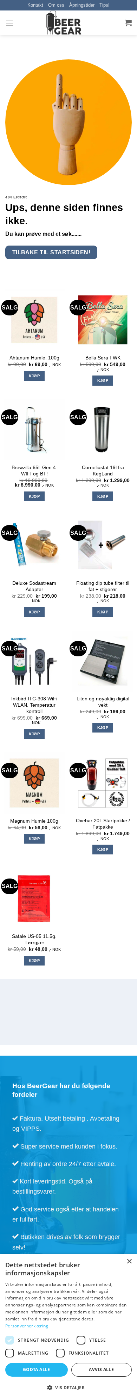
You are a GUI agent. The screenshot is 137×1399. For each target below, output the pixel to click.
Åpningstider (81, 5)
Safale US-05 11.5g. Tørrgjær (34, 939)
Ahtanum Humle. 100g (34, 357)
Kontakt (35, 5)
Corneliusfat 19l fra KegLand (103, 470)
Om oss (56, 5)
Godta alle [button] (36, 1369)
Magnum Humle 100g (34, 821)
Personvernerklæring (26, 1326)
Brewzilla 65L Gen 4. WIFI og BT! (34, 470)
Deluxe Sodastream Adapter (34, 586)
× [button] (129, 1261)
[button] (9, 22)
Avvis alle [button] (101, 1369)
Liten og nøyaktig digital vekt (103, 702)
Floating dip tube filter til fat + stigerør (102, 586)
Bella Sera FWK (102, 357)
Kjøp (34, 376)
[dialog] (68, 1326)
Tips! (104, 5)
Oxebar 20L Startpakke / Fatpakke (103, 824)
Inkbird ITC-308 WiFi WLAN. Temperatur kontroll (34, 705)
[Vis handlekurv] (128, 22)
